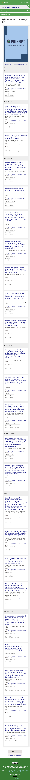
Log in (21, 2)
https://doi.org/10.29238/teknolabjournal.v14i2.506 (15, 174)
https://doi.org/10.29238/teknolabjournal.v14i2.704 (15, 517)
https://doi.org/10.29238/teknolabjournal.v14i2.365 (15, 390)
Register (27, 2)
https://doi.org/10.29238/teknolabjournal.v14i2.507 (15, 253)
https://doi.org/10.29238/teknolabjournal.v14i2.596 (15, 451)
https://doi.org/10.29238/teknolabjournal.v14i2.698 (15, 598)
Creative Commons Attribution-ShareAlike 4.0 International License (17, 771)
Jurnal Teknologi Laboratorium (11, 7)
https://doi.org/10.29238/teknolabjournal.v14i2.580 (15, 630)
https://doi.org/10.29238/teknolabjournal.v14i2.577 (15, 656)
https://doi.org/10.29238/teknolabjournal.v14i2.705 (15, 569)
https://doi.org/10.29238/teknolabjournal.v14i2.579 (15, 420)
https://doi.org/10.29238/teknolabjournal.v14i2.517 (15, 198)
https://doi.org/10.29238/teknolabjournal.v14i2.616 (15, 120)
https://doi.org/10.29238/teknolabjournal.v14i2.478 (15, 88)
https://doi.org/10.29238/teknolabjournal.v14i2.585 (15, 710)
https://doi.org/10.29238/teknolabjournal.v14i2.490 (15, 279)
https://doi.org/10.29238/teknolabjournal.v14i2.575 (15, 735)
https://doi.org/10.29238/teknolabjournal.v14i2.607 (15, 543)
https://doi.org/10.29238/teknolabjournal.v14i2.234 (15, 363)
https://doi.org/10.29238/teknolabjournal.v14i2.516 (15, 306)
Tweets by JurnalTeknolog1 (15, 755)
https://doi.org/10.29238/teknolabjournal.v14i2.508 (15, 332)
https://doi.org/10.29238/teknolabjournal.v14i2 (16, 64)
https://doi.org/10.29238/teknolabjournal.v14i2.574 (15, 683)
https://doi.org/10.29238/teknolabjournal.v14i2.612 (15, 480)
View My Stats (15, 778)
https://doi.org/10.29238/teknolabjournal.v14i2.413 (15, 144)
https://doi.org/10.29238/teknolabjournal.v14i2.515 (15, 227)
